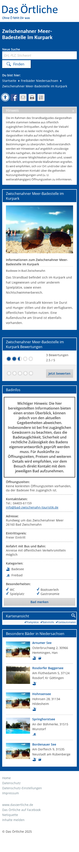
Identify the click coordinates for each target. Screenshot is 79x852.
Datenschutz (11, 783)
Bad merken (39, 602)
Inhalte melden (13, 820)
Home (6, 778)
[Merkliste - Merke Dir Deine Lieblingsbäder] (41, 97)
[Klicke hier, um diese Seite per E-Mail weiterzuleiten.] (23, 97)
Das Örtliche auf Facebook (21, 810)
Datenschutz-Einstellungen (22, 788)
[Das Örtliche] (31, 7)
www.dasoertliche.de (17, 805)
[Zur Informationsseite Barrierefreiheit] (5, 97)
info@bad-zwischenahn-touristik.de (32, 507)
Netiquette (10, 815)
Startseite (9, 81)
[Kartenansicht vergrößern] (73, 615)
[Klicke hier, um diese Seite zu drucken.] (32, 97)
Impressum (10, 793)
